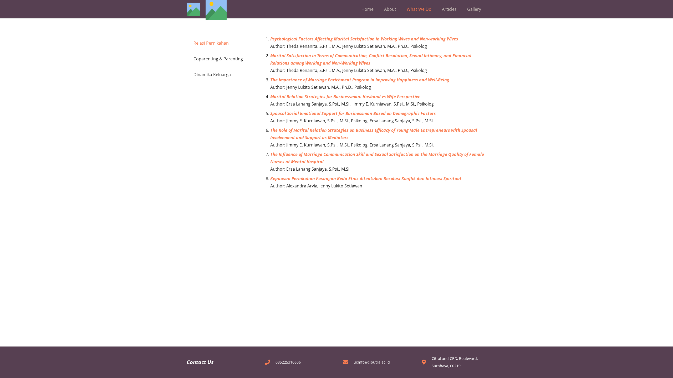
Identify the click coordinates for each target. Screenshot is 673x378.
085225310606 (288, 362)
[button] (398, 9)
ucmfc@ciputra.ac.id (372, 362)
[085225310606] (270, 362)
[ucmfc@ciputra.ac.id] (348, 362)
